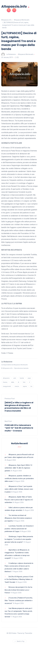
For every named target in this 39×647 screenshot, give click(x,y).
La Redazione (11, 54)
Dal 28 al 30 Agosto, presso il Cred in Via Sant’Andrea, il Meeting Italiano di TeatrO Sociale (19, 579)
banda (22, 378)
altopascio (6, 378)
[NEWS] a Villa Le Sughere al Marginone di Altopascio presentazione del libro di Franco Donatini (19, 406)
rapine (25, 386)
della (12, 382)
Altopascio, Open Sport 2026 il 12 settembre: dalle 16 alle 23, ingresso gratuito (18, 468)
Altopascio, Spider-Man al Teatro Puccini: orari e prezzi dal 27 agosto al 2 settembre (19, 499)
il (29, 382)
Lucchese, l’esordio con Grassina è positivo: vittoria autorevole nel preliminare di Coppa (19, 528)
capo (29, 378)
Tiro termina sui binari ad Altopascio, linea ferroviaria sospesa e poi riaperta (18, 518)
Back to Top (20, 641)
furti (24, 382)
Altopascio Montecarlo (25, 54)
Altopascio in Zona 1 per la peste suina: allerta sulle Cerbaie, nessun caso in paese (19, 489)
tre (31, 386)
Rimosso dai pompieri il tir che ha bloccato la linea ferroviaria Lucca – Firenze (18, 590)
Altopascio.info (15, 6)
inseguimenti (7, 386)
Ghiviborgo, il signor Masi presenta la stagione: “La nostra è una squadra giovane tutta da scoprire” (19, 539)
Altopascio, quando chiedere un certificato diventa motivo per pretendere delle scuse (19, 478)
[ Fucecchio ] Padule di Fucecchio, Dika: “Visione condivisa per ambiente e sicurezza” (19, 600)
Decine (5, 382)
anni (14, 378)
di (18, 382)
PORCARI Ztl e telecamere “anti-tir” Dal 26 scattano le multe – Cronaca (19, 428)
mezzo (17, 386)
